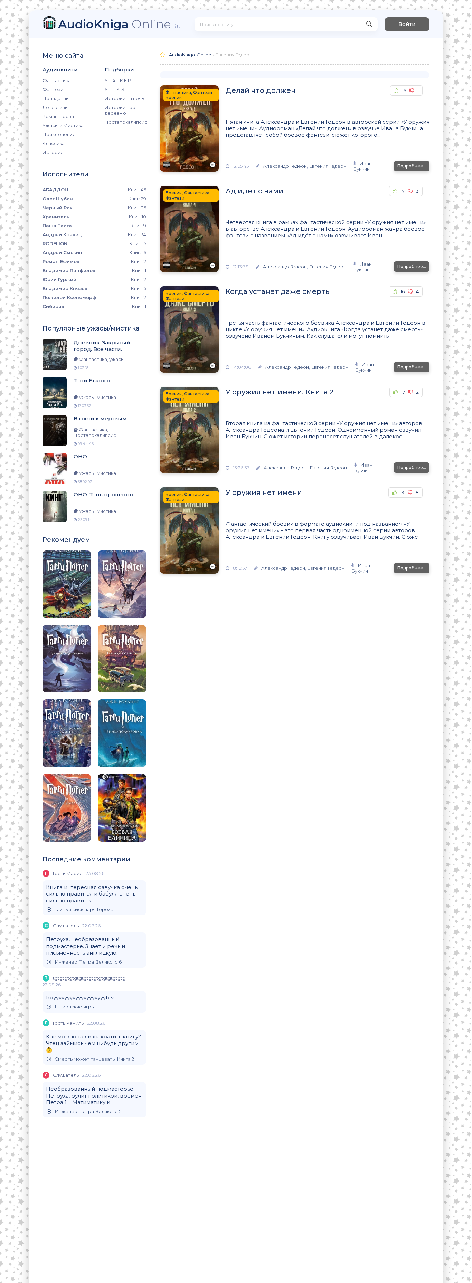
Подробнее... (411, 166)
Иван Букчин (362, 166)
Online (119, 24)
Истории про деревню (120, 110)
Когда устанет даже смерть (278, 291)
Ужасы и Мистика (63, 125)
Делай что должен (261, 90)
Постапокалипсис (125, 122)
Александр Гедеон (285, 166)
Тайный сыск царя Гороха (84, 909)
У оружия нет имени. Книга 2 (280, 392)
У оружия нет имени (264, 492)
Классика (54, 143)
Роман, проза (58, 116)
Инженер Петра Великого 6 (88, 962)
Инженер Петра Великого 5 (88, 1111)
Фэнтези (53, 89)
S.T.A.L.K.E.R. (118, 80)
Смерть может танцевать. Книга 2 (94, 1059)
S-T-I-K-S (114, 89)
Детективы (55, 107)
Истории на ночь (124, 98)
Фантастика (57, 80)
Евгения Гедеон (327, 166)
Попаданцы (56, 98)
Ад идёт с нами (254, 191)
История (53, 152)
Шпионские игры (74, 1007)
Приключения (59, 134)
